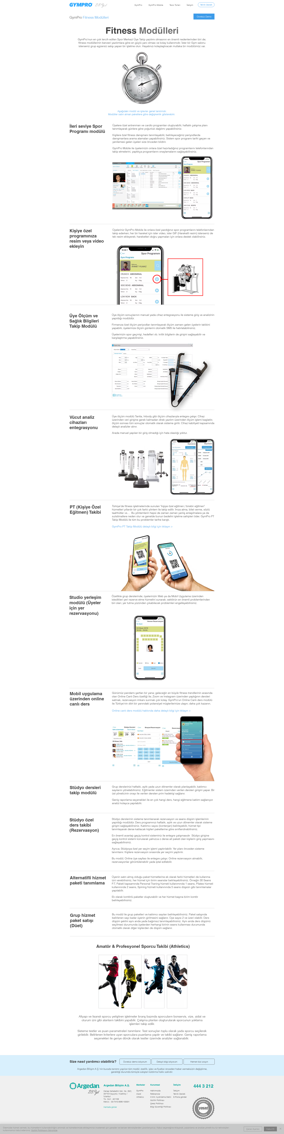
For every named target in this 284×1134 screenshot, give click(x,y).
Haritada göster (110, 1107)
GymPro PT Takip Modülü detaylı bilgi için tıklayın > (142, 526)
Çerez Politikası (157, 1103)
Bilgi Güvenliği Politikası (160, 1107)
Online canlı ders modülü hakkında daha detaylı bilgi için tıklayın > (151, 710)
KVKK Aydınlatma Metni (160, 1097)
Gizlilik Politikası (157, 1100)
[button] (138, 5)
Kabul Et (270, 1129)
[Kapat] (280, 1129)
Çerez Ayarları (253, 1129)
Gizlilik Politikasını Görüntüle (44, 1130)
